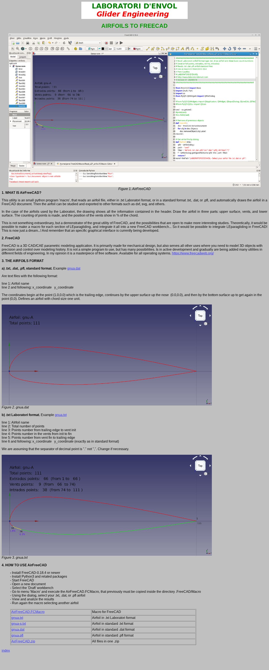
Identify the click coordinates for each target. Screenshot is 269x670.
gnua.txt (61, 415)
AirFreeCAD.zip (23, 641)
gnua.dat (73, 268)
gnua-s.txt (18, 623)
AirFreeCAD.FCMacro (28, 612)
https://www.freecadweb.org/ (193, 253)
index (6, 650)
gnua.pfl (17, 635)
